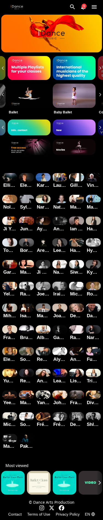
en (87, 514)
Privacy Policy (68, 514)
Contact (15, 514)
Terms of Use (38, 514)
